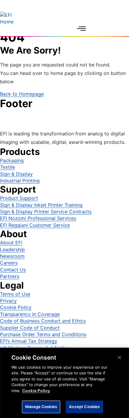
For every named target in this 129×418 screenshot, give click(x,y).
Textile (7, 167)
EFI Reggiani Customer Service (35, 225)
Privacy (8, 301)
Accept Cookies (84, 406)
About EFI (11, 243)
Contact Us (13, 270)
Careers (9, 263)
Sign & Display (16, 174)
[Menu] (81, 28)
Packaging (12, 160)
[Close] (119, 357)
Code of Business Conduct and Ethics (43, 321)
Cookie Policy (16, 307)
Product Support (19, 198)
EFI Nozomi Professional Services (38, 218)
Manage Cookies (41, 406)
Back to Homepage (22, 94)
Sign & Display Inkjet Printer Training (41, 205)
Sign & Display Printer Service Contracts (46, 212)
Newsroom (12, 256)
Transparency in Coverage (30, 314)
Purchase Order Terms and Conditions (43, 334)
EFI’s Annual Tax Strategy (28, 341)
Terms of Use (15, 294)
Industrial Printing (20, 181)
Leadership (12, 249)
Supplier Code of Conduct (30, 328)
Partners (9, 276)
